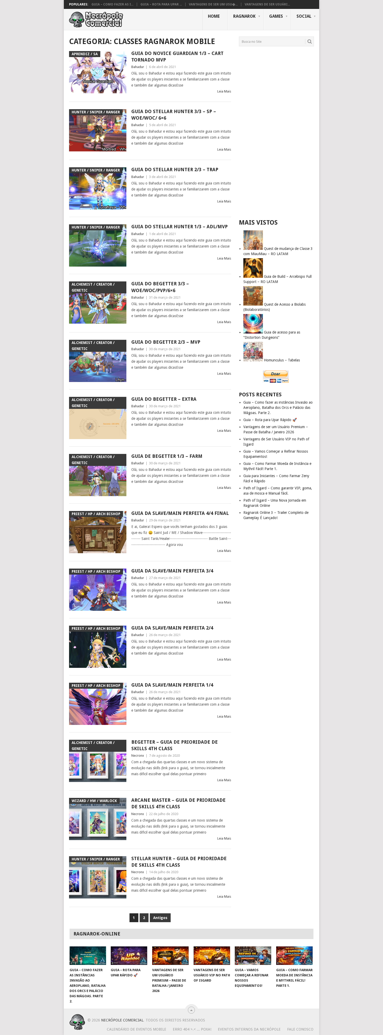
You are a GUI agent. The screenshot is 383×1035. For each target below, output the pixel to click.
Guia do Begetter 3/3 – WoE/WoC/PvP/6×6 (160, 287)
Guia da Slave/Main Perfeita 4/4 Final (180, 513)
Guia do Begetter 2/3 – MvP (165, 342)
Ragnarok (244, 16)
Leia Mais (224, 91)
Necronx (137, 755)
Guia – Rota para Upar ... (161, 4)
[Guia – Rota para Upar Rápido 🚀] (129, 955)
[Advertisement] (276, 132)
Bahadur (137, 67)
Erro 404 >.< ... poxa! (192, 1029)
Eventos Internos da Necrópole (249, 1029)
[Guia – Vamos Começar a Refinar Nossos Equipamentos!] (253, 955)
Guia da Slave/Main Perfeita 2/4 (172, 628)
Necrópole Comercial (122, 1020)
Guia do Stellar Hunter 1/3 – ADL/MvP (179, 226)
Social (303, 16)
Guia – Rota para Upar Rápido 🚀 (270, 420)
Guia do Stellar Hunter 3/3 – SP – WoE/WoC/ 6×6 (173, 115)
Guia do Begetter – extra (163, 399)
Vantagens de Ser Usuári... (267, 4)
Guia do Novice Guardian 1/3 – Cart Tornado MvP (177, 57)
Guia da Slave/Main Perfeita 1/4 (172, 685)
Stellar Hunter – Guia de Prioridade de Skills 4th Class (179, 862)
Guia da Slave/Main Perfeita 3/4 (172, 571)
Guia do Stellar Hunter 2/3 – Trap (174, 169)
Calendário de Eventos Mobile (136, 1029)
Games (276, 16)
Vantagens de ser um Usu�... (213, 4)
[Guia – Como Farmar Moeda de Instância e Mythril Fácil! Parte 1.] (294, 955)
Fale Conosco (300, 1029)
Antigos (160, 918)
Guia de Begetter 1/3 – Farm (166, 456)
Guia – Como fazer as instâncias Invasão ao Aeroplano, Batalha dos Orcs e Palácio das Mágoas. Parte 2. (278, 407)
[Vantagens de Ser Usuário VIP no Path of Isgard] (212, 955)
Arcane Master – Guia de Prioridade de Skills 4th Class (178, 803)
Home (214, 16)
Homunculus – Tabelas (282, 360)
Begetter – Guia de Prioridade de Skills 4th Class (174, 745)
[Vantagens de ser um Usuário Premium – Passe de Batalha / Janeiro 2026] (170, 955)
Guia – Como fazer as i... (112, 4)
